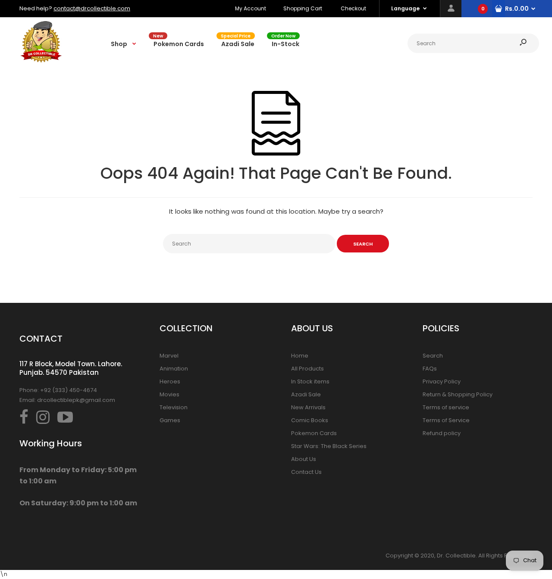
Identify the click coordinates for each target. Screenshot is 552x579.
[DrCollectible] (41, 61)
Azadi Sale (306, 394)
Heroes (170, 381)
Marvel (169, 356)
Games (170, 420)
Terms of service (446, 407)
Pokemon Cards (314, 433)
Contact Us (306, 472)
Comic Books (309, 420)
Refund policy (442, 433)
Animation (174, 368)
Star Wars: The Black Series (329, 446)
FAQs (430, 368)
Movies (169, 394)
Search (433, 356)
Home (299, 356)
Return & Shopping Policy (457, 394)
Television (174, 407)
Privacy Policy (442, 381)
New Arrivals (308, 407)
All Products (307, 368)
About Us (303, 459)
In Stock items (310, 381)
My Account (250, 8)
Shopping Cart (302, 8)
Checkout (353, 8)
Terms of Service (446, 420)
